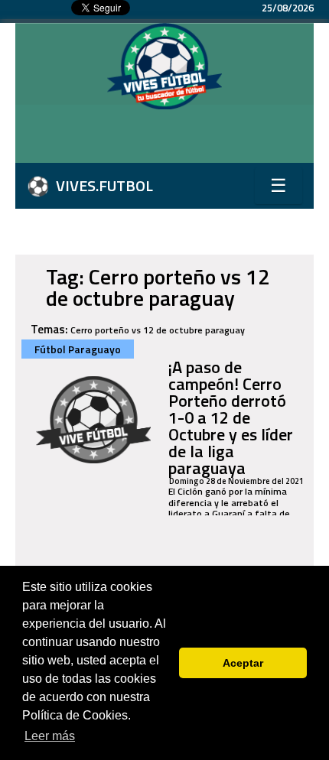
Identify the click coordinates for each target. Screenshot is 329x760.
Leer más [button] (49, 735)
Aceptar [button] (243, 663)
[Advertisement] (172, 140)
